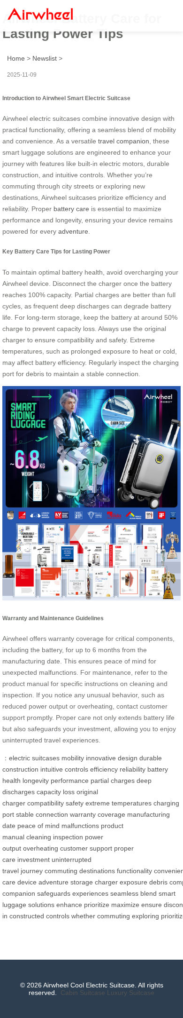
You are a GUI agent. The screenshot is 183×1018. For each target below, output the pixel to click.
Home (16, 58)
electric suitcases (34, 758)
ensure (151, 904)
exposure (133, 882)
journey (32, 871)
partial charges (113, 780)
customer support (86, 848)
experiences (90, 893)
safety (75, 803)
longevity (36, 780)
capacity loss (56, 792)
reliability (132, 769)
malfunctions (80, 825)
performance (70, 780)
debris (158, 882)
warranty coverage (97, 814)
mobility (72, 758)
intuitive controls (64, 769)
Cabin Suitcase (83, 992)
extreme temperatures (118, 803)
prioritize (96, 904)
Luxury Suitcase (130, 992)
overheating (40, 848)
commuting (61, 871)
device (27, 882)
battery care (71, 209)
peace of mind (38, 825)
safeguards (53, 893)
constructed (26, 916)
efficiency (104, 769)
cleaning (38, 837)
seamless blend (133, 893)
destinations (97, 871)
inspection (68, 837)
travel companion (123, 141)
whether (83, 916)
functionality (134, 871)
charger (106, 882)
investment (33, 859)
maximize (125, 904)
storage (81, 882)
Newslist (44, 58)
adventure (73, 231)
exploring (145, 916)
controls (57, 916)
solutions (41, 904)
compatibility (45, 803)
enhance (69, 904)
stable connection (42, 814)
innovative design (111, 758)
